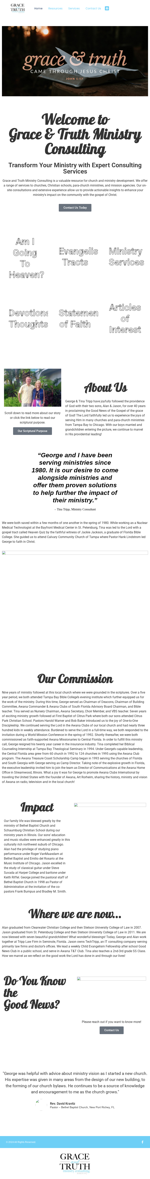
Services (74, 8)
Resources (55, 8)
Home (38, 8)
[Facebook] (107, 8)
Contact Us (93, 8)
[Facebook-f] (142, 1142)
